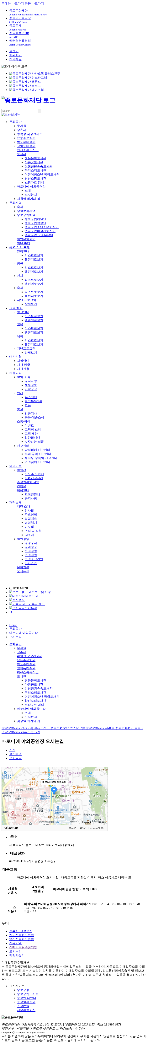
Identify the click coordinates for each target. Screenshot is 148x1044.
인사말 (29, 510)
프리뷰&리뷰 (33, 401)
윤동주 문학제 (34, 474)
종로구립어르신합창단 (40, 231)
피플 (28, 405)
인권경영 (31, 555)
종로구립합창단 (35, 223)
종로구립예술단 (28, 215)
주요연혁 (31, 514)
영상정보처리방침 (21, 939)
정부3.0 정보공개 (20, 931)
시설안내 (23, 360)
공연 (20, 263)
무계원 (21, 125)
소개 (28, 190)
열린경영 (23, 539)
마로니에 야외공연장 (31, 186)
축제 (20, 206)
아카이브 (15, 466)
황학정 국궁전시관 (29, 134)
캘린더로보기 (34, 259)
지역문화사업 (26, 239)
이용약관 (15, 943)
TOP (12, 612)
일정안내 (23, 251)
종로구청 (23, 990)
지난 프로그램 (26, 300)
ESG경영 (31, 563)
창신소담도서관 (35, 178)
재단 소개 (23, 506)
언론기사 (31, 413)
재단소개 (15, 502)
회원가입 (15, 55)
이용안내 (23, 490)
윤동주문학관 (26, 138)
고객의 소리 (33, 429)
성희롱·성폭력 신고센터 (41, 458)
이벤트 (29, 425)
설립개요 (31, 518)
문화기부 (23, 567)
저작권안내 (32, 494)
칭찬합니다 (32, 437)
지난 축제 (23, 243)
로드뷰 (72, 827)
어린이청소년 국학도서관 (42, 174)
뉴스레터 (31, 397)
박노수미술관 (26, 142)
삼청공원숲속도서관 (38, 166)
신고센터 (23, 445)
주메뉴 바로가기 (13, 3)
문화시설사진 (34, 478)
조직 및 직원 (33, 530)
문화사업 (15, 202)
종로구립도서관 (28, 994)
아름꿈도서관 (34, 162)
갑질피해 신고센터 (37, 449)
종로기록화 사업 (28, 482)
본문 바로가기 (34, 3)
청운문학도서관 (35, 158)
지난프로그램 (26, 348)
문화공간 (15, 121)
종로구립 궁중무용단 (39, 235)
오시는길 (31, 194)
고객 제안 (31, 433)
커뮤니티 (15, 372)
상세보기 (31, 304)
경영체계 (31, 522)
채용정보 (31, 385)
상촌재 (21, 130)
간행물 (21, 486)
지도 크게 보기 (97, 827)
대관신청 (15, 356)
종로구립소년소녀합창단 (42, 227)
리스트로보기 (34, 255)
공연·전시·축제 (19, 247)
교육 (20, 324)
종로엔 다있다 (26, 998)
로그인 (13, 51)
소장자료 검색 (34, 182)
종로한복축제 (26, 1002)
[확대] (102, 789)
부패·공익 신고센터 (38, 453)
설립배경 (15, 754)
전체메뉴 (15, 59)
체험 (20, 336)
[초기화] (102, 802)
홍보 (20, 409)
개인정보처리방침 (21, 935)
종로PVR (23, 1006)
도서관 (21, 154)
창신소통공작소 (28, 150)
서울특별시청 (26, 1010)
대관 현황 (23, 364)
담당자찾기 (17, 955)
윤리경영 (31, 551)
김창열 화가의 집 (28, 198)
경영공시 (31, 543)
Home (13, 625)
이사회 (29, 526)
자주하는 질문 (34, 441)
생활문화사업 (26, 211)
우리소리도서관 (35, 170)
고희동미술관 (26, 146)
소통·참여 (23, 421)
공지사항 (31, 381)
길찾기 (83, 827)
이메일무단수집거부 (23, 947)
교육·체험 (16, 308)
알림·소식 (23, 377)
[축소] (102, 795)
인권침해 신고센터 (37, 462)
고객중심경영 (34, 559)
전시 (20, 275)
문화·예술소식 (34, 417)
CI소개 (29, 534)
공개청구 (31, 547)
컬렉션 (21, 470)
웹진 (20, 393)
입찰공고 (31, 389)
